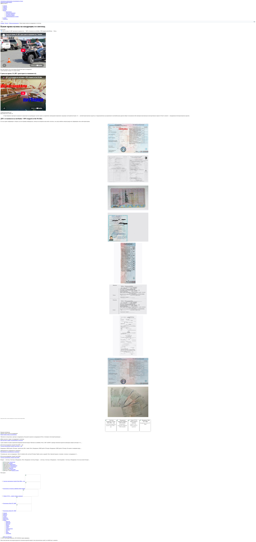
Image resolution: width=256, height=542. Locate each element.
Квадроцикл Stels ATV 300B (9, 503)
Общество (8, 522)
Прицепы (11, 468)
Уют (7, 531)
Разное (4, 520)
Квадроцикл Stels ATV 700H (9, 510)
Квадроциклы (14, 465)
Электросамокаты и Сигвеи (12, 16)
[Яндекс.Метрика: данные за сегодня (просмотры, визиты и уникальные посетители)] (7, 536)
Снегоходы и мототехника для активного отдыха (12, 1)
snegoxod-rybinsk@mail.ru (6, 2)
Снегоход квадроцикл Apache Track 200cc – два (111, 425)
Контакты (5, 19)
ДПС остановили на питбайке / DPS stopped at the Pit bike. (39, 31)
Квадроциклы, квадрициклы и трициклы (10, 451)
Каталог (5, 9)
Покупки (8, 523)
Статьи (4, 17)
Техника (8, 529)
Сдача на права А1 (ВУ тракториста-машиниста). (13, 31)
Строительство (9, 528)
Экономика (8, 533)
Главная (5, 5)
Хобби (7, 532)
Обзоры (5, 8)
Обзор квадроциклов (10, 13)
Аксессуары (12, 469)
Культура (8, 521)
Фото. (55, 31)
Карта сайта (6, 519)
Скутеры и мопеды (10, 14)
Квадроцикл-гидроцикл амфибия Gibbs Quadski (122, 425)
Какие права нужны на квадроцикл (9, 434)
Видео (4, 10)
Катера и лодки (15, 470)
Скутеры (11, 463)
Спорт (7, 527)
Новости (5, 7)
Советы (7, 526)
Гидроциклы (9, 11)
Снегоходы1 (12, 462)
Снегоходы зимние (10, 15)
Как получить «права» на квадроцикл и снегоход (12, 440)
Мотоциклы (12, 464)
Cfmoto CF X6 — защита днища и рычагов (134, 425)
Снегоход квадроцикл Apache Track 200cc (10, 457)
